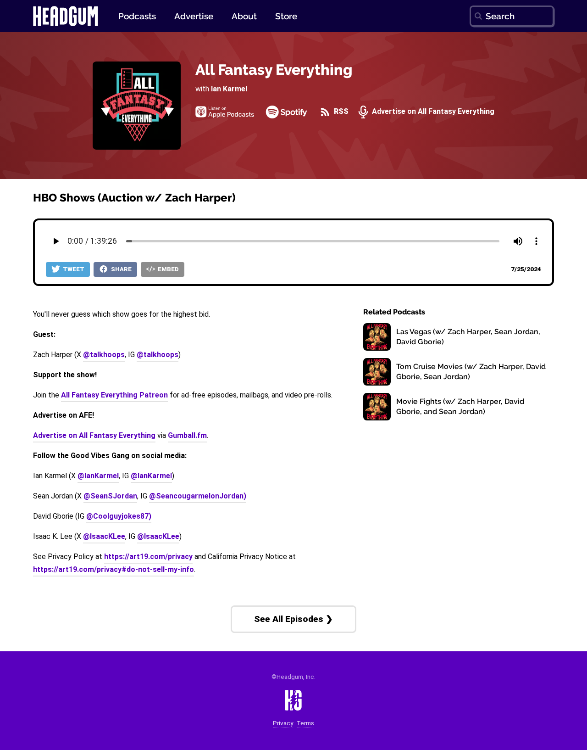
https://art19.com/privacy (148, 556)
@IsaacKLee (104, 536)
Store (286, 16)
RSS (340, 111)
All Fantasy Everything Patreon (114, 395)
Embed (167, 269)
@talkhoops (104, 354)
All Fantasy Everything (273, 69)
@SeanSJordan (110, 496)
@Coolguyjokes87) (118, 516)
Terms (305, 723)
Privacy (283, 723)
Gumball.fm (187, 435)
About (244, 16)
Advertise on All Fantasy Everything (432, 111)
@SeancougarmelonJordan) (197, 496)
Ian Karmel (229, 88)
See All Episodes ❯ (293, 619)
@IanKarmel (98, 475)
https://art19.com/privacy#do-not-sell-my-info (113, 569)
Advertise (193, 16)
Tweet (72, 269)
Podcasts (137, 16)
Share (121, 269)
